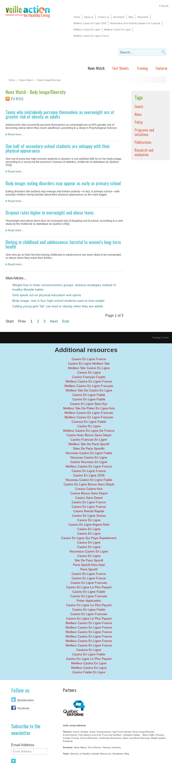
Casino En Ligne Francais (89, 582)
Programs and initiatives (144, 132)
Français (164, 5)
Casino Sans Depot (89, 497)
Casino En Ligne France (89, 359)
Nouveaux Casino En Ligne (89, 551)
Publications (143, 142)
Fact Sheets (120, 68)
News (138, 114)
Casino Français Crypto (88, 377)
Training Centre (160, 337)
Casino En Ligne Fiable (88, 395)
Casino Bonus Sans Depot (89, 493)
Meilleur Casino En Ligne (87, 29)
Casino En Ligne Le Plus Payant (89, 587)
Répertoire (142, 17)
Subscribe (14, 761)
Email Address (22, 745)
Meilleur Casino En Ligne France (91, 35)
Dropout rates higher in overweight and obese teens (50, 212)
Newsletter (119, 17)
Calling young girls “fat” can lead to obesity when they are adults (57, 306)
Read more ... (16, 134)
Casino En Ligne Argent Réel (89, 524)
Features (162, 68)
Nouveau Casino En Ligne (88, 457)
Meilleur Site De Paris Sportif (89, 444)
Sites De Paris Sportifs (89, 448)
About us (89, 17)
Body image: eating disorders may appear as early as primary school (63, 183)
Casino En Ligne (89, 372)
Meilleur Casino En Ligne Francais (88, 412)
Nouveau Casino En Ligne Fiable (89, 453)
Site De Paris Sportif (89, 560)
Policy (139, 122)
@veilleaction (25, 700)
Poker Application (89, 600)
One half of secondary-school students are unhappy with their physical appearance (58, 148)
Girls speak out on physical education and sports (46, 295)
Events (139, 106)
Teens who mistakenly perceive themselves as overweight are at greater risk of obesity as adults (60, 114)
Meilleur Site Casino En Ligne (89, 368)
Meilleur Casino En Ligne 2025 (90, 23)
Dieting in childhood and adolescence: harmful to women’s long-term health (63, 244)
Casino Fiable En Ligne (88, 672)
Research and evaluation (144, 152)
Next (54, 321)
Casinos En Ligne (88, 650)
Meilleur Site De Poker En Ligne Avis (89, 408)
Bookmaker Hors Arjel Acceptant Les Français (135, 23)
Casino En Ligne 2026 (89, 475)
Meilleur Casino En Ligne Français (88, 386)
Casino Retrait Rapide (88, 511)
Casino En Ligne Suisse (89, 515)
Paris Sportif (88, 569)
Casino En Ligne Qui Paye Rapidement (88, 538)
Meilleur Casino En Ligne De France (88, 430)
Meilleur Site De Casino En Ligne (89, 390)
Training (142, 68)
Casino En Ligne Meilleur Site (89, 363)
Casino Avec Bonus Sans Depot (89, 435)
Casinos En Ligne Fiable (89, 421)
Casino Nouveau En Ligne (88, 462)
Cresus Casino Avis (89, 489)
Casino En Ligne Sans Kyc (89, 404)
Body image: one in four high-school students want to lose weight (58, 300)
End (65, 321)
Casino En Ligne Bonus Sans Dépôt (89, 484)
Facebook (23, 708)
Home (77, 17)
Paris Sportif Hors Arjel (89, 565)
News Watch (96, 68)
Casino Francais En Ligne (89, 439)
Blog (131, 17)
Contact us (103, 17)
